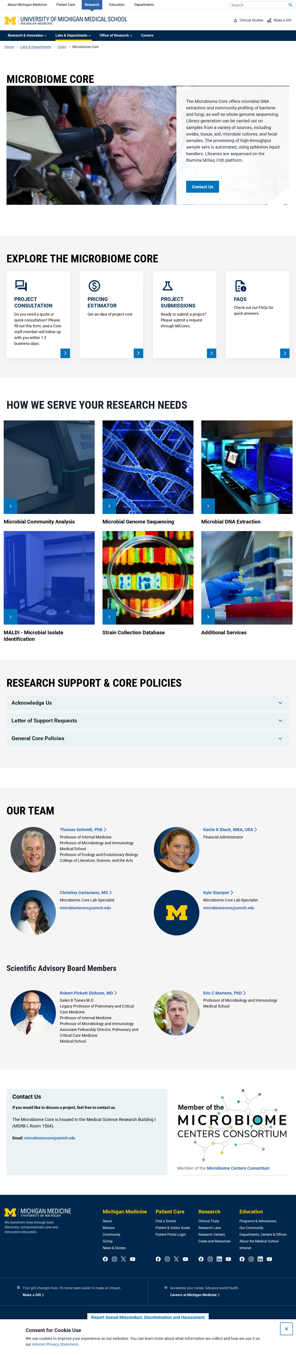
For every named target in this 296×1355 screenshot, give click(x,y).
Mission (109, 1228)
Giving (107, 1241)
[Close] (286, 1329)
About (107, 1221)
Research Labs (209, 1228)
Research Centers (211, 1234)
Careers (147, 35)
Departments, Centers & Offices (263, 1234)
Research (92, 5)
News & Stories (114, 1248)
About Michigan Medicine (27, 5)
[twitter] (123, 1259)
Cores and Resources (214, 1241)
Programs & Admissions (257, 1221)
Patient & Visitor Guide (173, 1228)
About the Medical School (259, 1241)
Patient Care (65, 5)
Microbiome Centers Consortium (238, 1168)
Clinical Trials (208, 1221)
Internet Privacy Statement (55, 1344)
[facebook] (105, 1259)
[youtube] (132, 1259)
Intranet (245, 1248)
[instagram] (114, 1259)
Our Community (251, 1228)
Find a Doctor (166, 1221)
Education (117, 5)
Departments (144, 5)
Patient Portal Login (171, 1234)
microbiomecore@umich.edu (85, 908)
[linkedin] (219, 1259)
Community (111, 1234)
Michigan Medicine (125, 1212)
